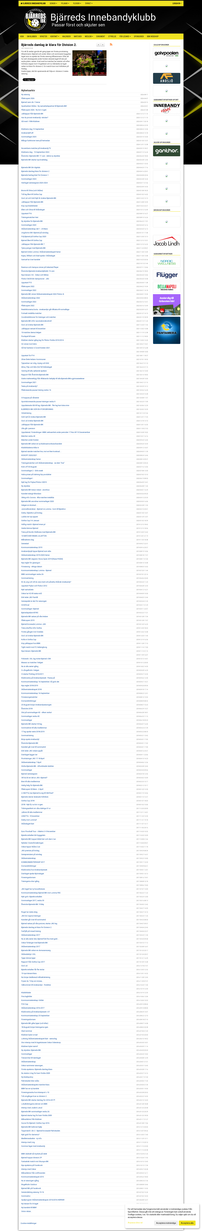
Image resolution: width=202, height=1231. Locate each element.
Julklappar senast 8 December (33, 329)
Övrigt (88, 3)
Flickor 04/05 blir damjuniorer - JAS (35, 279)
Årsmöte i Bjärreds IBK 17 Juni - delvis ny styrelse (40, 156)
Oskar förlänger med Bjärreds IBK (34, 943)
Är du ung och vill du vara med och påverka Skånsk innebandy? (46, 582)
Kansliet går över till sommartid (33, 747)
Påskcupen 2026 (27, 98)
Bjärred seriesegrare (29, 774)
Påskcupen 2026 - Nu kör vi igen (33, 110)
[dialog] (162, 1216)
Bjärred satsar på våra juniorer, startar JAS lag (39, 923)
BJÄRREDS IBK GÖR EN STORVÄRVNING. (37, 409)
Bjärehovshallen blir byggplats (33, 835)
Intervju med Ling (28, 1142)
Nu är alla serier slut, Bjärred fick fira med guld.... (40, 939)
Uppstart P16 (26, 213)
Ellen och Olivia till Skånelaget (33, 210)
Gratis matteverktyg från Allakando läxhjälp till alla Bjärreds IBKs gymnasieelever (52, 378)
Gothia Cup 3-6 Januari (30, 520)
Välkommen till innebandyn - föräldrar (36, 985)
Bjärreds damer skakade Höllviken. (35, 797)
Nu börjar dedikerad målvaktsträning (35, 977)
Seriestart (25, 544)
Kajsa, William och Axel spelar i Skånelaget (38, 256)
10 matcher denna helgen (31, 332)
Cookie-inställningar (28, 1223)
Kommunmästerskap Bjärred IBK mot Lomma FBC (41, 893)
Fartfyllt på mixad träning (31, 931)
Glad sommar (26, 1031)
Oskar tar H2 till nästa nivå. (31, 593)
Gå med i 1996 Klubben (30, 121)
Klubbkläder (26, 993)
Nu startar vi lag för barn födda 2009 (35, 1073)
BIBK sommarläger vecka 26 (32, 574)
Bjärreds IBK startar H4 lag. (31, 724)
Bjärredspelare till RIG (29, 613)
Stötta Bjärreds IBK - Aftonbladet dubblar (37, 766)
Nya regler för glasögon (30, 563)
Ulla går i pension (28, 428)
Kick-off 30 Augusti (29, 467)
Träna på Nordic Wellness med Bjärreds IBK (38, 532)
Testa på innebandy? (29, 386)
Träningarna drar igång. (30, 881)
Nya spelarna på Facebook (32, 1165)
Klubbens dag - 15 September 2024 (35, 152)
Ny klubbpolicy (27, 1077)
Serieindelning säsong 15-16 (32, 1192)
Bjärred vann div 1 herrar (30, 102)
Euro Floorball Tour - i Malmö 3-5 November (38, 831)
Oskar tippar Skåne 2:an (30, 847)
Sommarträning (27, 578)
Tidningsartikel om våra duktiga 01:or (36, 808)
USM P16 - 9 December (30, 816)
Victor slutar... (26, 1211)
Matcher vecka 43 (28, 436)
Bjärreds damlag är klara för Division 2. (49, 45)
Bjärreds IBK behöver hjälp (31, 1127)
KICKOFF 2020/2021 (29, 455)
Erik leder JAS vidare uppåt (32, 751)
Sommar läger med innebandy (33, 1146)
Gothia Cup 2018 (27, 801)
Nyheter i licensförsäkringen (32, 843)
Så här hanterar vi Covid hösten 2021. (35, 348)
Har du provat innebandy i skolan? (34, 118)
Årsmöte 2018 (26, 709)
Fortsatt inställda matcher (31, 313)
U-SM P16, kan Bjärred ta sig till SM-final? (37, 793)
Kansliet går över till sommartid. (33, 920)
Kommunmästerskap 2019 (31, 547)
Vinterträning (26, 413)
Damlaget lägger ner (29, 755)
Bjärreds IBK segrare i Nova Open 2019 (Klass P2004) (42, 559)
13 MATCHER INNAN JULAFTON (34, 536)
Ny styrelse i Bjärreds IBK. (31, 1050)
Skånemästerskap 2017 (30, 935)
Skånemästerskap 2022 (30, 298)
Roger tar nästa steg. (29, 912)
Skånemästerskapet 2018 (31, 689)
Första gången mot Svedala (32, 632)
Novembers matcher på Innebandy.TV (36, 148)
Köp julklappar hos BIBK (30, 643)
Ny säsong (25, 94)
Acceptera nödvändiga (166, 1223)
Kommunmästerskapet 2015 (32, 1177)
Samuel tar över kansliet (30, 260)
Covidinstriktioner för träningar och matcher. (38, 317)
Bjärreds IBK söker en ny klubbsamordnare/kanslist (41, 444)
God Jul (24, 966)
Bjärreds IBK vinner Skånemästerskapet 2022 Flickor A (42, 294)
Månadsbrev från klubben (31, 1119)
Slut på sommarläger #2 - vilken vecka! (36, 712)
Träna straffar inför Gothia (31, 628)
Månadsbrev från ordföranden (33, 1173)
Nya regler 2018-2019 (29, 686)
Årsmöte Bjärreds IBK (29, 743)
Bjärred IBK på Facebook (31, 1188)
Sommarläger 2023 (28, 225)
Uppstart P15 (26, 283)
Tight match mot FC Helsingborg (34, 647)
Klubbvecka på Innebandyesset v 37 (35, 1012)
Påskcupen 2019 (27, 620)
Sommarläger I (27, 478)
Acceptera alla (187, 1223)
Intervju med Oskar (28, 1169)
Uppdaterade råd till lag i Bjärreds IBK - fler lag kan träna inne (45, 405)
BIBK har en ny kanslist (30, 1088)
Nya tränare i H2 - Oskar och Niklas (35, 275)
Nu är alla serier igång (29, 666)
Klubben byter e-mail (29, 1035)
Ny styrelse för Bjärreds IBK (32, 221)
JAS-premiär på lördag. (30, 851)
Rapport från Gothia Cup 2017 (33, 962)
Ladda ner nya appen (29, 517)
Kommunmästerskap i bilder (32, 1000)
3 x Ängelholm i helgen (30, 670)
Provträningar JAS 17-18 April (32, 758)
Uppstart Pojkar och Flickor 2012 (34, 586)
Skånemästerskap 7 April (31, 762)
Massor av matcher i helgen (32, 662)
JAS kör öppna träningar (31, 916)
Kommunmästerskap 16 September (35, 693)
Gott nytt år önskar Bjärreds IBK (33, 417)
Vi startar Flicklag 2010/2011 (32, 674)
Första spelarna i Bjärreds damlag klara (36, 1069)
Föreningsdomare (28, 877)
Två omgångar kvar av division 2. (34, 1096)
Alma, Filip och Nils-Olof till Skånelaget (36, 367)
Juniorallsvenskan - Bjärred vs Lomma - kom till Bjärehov (43, 509)
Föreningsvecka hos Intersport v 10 (35, 1092)
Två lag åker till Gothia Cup (31, 194)
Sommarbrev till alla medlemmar (34, 728)
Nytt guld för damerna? (30, 1135)
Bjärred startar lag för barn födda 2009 (36, 1115)
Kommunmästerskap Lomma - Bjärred (36, 570)
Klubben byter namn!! (29, 1046)
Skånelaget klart (27, 824)
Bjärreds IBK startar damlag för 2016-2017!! (38, 1100)
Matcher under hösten (30, 440)
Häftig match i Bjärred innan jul (33, 524)
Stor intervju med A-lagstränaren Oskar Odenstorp (41, 1042)
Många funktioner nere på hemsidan (35, 141)
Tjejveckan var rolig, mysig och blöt (35, 363)
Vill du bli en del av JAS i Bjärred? (34, 778)
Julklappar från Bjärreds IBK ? (33, 244)
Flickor (76, 3)
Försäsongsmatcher (29, 697)
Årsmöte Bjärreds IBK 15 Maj (32, 904)
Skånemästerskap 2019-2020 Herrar (35, 555)
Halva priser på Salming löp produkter (36, 474)
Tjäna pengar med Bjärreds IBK (33, 248)
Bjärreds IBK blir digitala (30, 167)
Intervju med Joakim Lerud (31, 1108)
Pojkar (64, 3)
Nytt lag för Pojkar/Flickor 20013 (34, 482)
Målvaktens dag (27, 540)
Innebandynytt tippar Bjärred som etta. (36, 551)
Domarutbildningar (28, 701)
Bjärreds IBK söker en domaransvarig (36, 950)
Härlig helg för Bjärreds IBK (32, 785)
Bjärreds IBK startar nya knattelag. (34, 160)
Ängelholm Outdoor (29, 1184)
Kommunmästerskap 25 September (35, 1016)
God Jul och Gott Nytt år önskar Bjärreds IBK (38, 198)
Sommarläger (26, 720)
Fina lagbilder (26, 996)
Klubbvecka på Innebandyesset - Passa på (38, 678)
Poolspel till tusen (28, 336)
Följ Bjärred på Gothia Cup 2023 (33, 236)
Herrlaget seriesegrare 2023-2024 (34, 183)
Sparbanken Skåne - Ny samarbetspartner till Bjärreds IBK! (44, 106)
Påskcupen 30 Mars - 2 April (32, 789)
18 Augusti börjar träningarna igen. (35, 1027)
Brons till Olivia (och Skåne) (32, 190)
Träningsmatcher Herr (29, 217)
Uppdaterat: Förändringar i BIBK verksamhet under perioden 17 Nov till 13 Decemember (55, 432)
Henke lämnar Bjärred (29, 528)
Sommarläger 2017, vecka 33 (32, 900)
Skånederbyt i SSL (28, 954)
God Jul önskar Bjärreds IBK (32, 325)
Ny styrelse (25, 486)
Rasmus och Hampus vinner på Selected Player (39, 267)
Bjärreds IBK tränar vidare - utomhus (35, 490)
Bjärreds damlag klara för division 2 (35, 171)
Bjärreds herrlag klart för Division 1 (35, 175)
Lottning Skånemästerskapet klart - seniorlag (39, 1039)
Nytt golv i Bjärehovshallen (31, 897)
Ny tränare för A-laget (29, 1204)
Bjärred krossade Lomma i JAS (33, 624)
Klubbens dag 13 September (32, 129)
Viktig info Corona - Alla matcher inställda (37, 497)
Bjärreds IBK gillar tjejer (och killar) (34, 1023)
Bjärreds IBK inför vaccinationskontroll (36, 321)
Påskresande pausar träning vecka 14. (36, 390)
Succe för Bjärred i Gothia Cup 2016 (35, 1123)
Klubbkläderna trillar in (30, 448)
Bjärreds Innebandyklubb (34, 3)
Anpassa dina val (135, 1223)
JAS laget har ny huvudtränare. (33, 889)
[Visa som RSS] (111, 45)
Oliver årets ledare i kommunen (33, 359)
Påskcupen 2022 (27, 286)
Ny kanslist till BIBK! (29, 1207)
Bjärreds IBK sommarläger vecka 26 (35, 1112)
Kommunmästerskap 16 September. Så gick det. (40, 682)
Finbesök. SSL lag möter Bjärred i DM (36, 659)
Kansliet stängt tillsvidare (31, 494)
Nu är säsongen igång (30, 1181)
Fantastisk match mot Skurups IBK (35, 1161)
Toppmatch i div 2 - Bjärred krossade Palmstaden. (40, 1131)
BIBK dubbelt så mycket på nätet (34, 1154)
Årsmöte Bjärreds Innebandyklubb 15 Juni (37, 271)
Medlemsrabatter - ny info (31, 1138)
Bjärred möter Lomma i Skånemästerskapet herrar (41, 252)
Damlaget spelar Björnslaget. (32, 874)
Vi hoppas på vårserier (30, 398)
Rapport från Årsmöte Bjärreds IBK (35, 375)
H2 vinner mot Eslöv (29, 344)
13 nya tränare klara (29, 973)
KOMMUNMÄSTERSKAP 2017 (33, 862)
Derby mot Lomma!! (29, 820)
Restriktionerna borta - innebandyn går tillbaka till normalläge (45, 309)
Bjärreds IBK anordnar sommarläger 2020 (37, 501)
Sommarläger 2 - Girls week (32, 471)
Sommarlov (25, 1196)
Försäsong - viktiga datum (31, 567)
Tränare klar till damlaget (31, 1058)
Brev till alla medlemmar (30, 781)
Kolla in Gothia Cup (28, 639)
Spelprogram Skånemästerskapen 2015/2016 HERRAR (42, 1200)
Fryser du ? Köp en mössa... (32, 981)
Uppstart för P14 (27, 355)
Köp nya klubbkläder (29, 206)
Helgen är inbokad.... (29, 505)
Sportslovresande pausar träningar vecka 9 (38, 402)
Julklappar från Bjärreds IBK (32, 114)
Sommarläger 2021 (28, 382)
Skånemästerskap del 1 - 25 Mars (34, 229)
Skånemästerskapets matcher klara (35, 1085)
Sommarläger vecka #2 (30, 716)
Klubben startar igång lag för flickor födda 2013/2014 (42, 340)
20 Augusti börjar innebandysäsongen (36, 705)
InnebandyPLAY (27, 133)
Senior (53, 3)
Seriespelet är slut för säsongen (34, 601)
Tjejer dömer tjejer (28, 958)
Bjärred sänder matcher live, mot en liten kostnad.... (41, 451)
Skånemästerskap (28, 858)
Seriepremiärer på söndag (31, 854)
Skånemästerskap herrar (31, 459)
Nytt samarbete (27, 590)
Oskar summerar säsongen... (32, 1065)
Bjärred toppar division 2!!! (31, 1158)
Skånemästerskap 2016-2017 (32, 1008)
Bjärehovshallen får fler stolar (32, 970)
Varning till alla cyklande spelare (34, 371)
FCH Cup (24, 1004)
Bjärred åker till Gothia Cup (31, 240)
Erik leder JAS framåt (29, 597)
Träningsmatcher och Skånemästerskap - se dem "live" (43, 463)
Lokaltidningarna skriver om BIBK (34, 1104)
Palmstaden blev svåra (30, 1081)
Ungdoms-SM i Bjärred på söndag (34, 233)
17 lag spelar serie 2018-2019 (32, 732)
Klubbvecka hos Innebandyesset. (34, 870)
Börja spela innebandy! (30, 739)
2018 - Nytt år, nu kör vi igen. (32, 804)
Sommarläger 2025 (28, 137)
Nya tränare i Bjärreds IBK (31, 651)
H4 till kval (25, 605)
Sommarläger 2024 (28, 179)
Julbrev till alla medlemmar (31, 812)
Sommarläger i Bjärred (30, 609)
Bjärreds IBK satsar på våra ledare (34, 616)
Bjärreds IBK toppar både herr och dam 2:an (38, 839)
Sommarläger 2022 (28, 290)
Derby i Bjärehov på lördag (31, 513)
